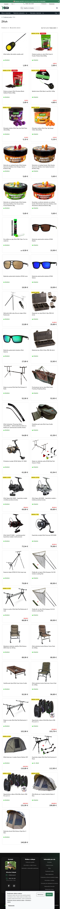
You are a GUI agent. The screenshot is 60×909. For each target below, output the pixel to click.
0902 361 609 (29, 4)
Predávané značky (49, 871)
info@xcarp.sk (12, 875)
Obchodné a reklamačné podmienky (30, 868)
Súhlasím (49, 894)
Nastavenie (11, 905)
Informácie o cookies (49, 880)
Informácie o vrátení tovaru (30, 865)
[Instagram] (14, 885)
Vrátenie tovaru (49, 865)
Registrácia (51, 4)
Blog (49, 868)
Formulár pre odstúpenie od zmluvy (49, 883)
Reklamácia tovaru (49, 889)
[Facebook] (8, 885)
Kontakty (6, 4)
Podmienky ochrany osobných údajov (15, 900)
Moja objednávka (49, 874)
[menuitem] (6, 13)
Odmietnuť (40, 894)
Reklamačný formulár (49, 886)
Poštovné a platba (30, 862)
